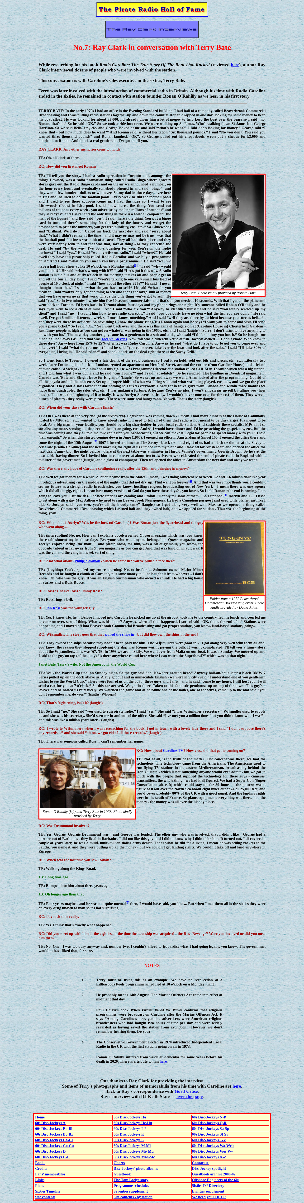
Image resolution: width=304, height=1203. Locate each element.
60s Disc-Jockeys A (50, 1123)
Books (40, 1163)
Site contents (45, 1197)
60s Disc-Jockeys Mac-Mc (134, 1157)
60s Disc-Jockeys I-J (130, 1129)
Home (40, 1117)
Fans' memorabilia (50, 1174)
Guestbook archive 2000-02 (214, 1174)
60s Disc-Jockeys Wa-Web (213, 1146)
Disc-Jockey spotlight (209, 1168)
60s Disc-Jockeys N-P (209, 1117)
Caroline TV (173, 750)
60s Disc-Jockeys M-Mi (132, 1146)
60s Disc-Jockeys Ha (130, 1117)
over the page (189, 1096)
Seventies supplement (131, 1191)
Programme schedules (131, 1186)
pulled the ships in (119, 634)
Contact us (200, 1163)
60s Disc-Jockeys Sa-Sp (210, 1129)
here (235, 64)
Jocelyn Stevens (114, 339)
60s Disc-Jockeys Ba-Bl (53, 1129)
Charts (119, 1163)
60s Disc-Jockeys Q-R (209, 1123)
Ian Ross (53, 608)
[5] (127, 902)
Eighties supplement (208, 1191)
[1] (136, 265)
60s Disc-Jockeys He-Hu (133, 1123)
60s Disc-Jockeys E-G (52, 1157)
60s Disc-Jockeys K (129, 1134)
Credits (41, 1168)
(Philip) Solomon (86, 561)
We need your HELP (209, 1197)
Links (39, 1180)
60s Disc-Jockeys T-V (209, 1140)
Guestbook (122, 1174)
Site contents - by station (133, 1197)
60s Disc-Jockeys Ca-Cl (54, 1140)
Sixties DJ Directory (208, 1186)
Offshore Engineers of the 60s (215, 1180)
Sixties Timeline (47, 1191)
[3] (190, 481)
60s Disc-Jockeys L (129, 1140)
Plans (39, 1186)
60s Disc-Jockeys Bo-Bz (54, 1134)
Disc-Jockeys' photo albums (136, 1168)
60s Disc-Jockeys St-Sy (210, 1134)
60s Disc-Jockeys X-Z (209, 1157)
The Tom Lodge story (131, 1180)
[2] (95, 441)
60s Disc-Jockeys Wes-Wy (212, 1151)
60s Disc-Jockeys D (50, 1151)
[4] (225, 495)
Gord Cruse (186, 1091)
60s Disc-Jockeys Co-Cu (54, 1146)
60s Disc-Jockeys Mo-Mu (134, 1151)
